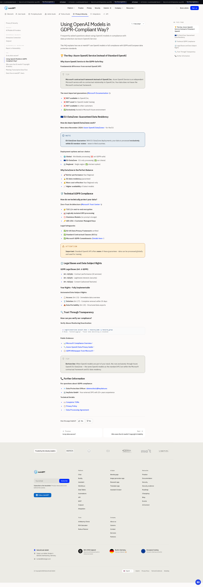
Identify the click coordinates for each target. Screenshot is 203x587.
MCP (80, 501)
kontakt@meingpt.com (44, 559)
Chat (79, 474)
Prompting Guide (36, 14)
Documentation (147, 478)
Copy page (137, 24)
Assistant (81, 482)
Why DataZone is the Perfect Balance (76, 170)
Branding (166, 571)
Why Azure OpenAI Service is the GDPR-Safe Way (81, 61)
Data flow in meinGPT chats (15, 73)
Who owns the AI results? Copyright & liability (18, 65)
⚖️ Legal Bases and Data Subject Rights (81, 263)
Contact (112, 529)
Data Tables (82, 490)
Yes (82, 421)
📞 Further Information (72, 378)
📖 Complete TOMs (71, 402)
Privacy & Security (81, 14)
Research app (114, 482)
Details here (98, 238)
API (107, 14)
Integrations (96, 14)
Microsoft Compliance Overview (79, 343)
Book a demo (184, 8)
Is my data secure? (12, 56)
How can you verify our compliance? (76, 318)
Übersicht (10, 14)
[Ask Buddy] (198, 582)
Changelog (145, 493)
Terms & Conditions (156, 571)
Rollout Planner (83, 529)
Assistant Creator (115, 490)
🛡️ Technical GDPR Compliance (76, 193)
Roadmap (145, 490)
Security (145, 482)
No (90, 421)
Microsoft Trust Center (91, 204)
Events (144, 501)
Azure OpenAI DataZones (94, 128)
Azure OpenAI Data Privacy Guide (80, 347)
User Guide (21, 14)
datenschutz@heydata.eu (96, 388)
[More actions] (143, 24)
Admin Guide (51, 14)
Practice (144, 474)
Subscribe (64, 481)
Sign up (194, 8)
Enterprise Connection (13, 38)
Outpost (9, 41)
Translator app (115, 486)
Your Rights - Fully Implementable (75, 287)
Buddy (80, 478)
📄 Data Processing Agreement (76, 410)
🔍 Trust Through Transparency (77, 312)
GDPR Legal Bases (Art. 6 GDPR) (74, 269)
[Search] (176, 8)
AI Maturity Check (84, 521)
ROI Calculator (83, 525)
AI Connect (145, 505)
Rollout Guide (65, 14)
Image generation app (117, 478)
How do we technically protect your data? (78, 199)
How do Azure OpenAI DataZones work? (77, 123)
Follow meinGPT (43, 495)
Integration (81, 509)
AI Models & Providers (13, 30)
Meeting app (114, 474)
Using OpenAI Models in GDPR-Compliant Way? (16, 60)
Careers (113, 525)
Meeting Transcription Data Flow (17, 70)
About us (113, 521)
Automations (82, 493)
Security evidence (148, 486)
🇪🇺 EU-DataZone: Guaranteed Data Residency (84, 116)
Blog (143, 497)
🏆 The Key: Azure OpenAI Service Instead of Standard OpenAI (93, 55)
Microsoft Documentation (98, 93)
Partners (113, 537)
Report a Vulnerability (13, 48)
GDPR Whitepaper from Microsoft (80, 351)
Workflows (81, 486)
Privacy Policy (145, 571)
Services (113, 533)
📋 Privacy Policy (70, 406)
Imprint (138, 571)
